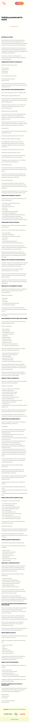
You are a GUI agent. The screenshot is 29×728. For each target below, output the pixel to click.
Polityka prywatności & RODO (15, 709)
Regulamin (24, 709)
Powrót (19, 3)
